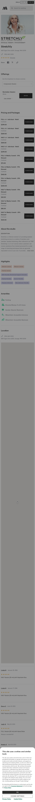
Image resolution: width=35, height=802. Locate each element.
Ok (17, 792)
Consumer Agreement (16, 786)
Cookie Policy (18, 799)
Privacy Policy (7, 787)
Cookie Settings (17, 796)
